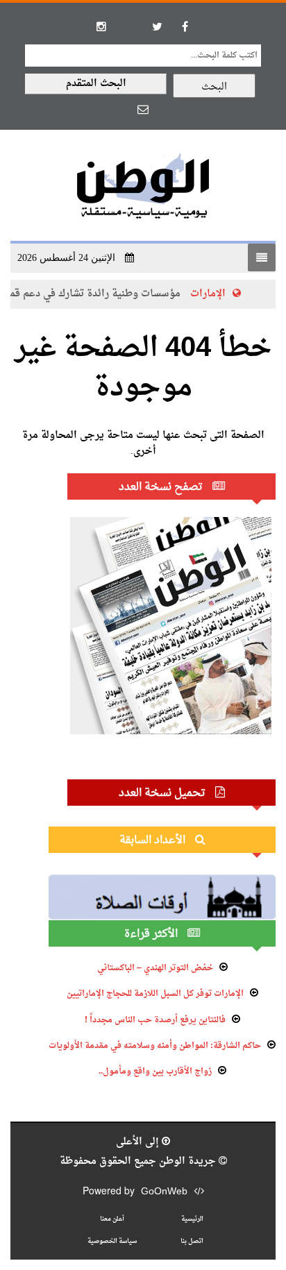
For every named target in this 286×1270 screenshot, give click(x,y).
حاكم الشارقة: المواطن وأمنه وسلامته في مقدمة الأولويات (155, 1045)
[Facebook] (184, 26)
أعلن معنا (112, 1219)
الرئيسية (192, 1219)
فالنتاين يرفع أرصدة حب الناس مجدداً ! (155, 1020)
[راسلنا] (143, 109)
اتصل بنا (191, 1241)
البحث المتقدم (96, 83)
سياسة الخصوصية (112, 1241)
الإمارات (209, 294)
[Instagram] (101, 26)
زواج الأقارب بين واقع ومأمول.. (155, 1071)
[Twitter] (156, 26)
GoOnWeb (164, 1192)
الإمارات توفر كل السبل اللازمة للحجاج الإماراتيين (155, 993)
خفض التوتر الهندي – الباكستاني (155, 968)
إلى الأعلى (139, 1142)
